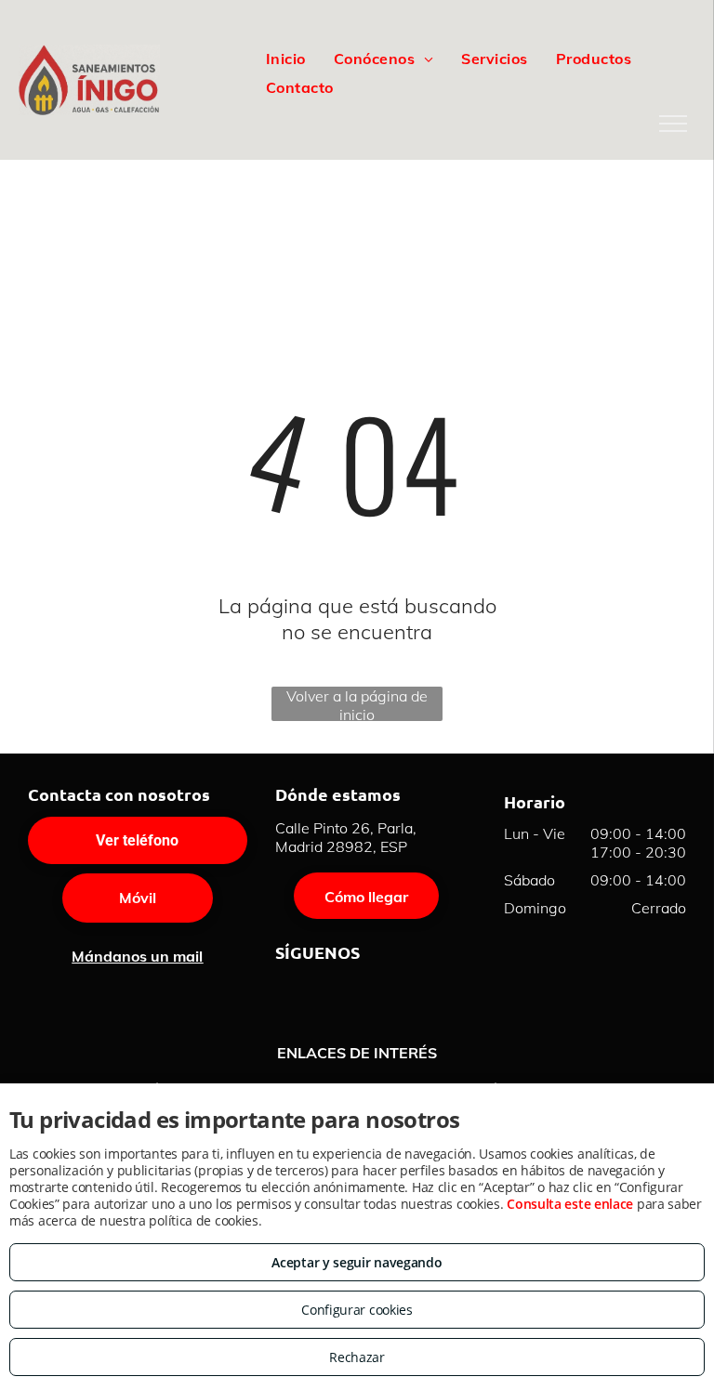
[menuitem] (286, 58)
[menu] (673, 123)
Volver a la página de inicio (357, 704)
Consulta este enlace (570, 1204)
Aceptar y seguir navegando (356, 1262)
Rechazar (357, 1357)
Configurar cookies (357, 1309)
